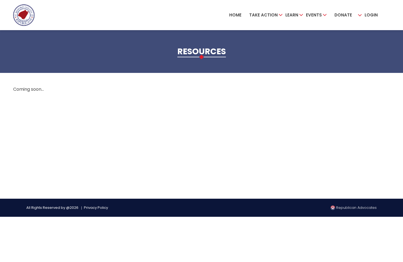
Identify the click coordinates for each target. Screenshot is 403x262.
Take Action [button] (263, 15)
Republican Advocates (356, 207)
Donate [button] (343, 15)
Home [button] (235, 15)
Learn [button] (291, 15)
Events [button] (314, 15)
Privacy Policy (96, 207)
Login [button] (371, 15)
